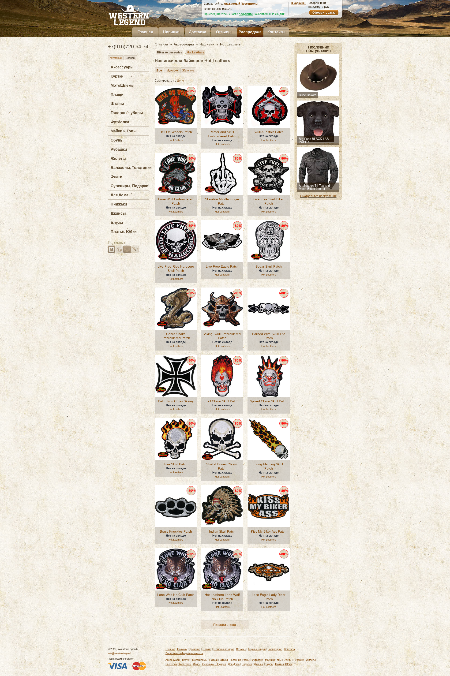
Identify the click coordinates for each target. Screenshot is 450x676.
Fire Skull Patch (176, 464)
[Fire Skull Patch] (176, 439)
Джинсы (118, 213)
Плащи (117, 95)
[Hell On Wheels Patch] (176, 107)
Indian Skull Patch (222, 531)
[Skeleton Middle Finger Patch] (222, 174)
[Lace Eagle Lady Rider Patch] (269, 569)
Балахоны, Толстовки (131, 168)
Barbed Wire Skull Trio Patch (268, 336)
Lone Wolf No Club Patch (176, 595)
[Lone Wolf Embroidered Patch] (176, 174)
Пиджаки (119, 204)
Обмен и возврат (224, 649)
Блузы (117, 222)
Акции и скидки (257, 649)
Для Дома (119, 195)
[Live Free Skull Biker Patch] (269, 174)
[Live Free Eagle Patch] (222, 241)
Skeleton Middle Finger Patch (222, 201)
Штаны (117, 104)
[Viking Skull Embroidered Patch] (222, 309)
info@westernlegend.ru (121, 653)
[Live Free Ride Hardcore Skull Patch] (176, 241)
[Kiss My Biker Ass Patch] (269, 506)
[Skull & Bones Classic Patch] (222, 439)
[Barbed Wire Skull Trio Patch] (269, 309)
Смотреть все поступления (318, 196)
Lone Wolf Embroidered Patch (175, 201)
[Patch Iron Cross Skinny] (176, 376)
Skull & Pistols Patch (269, 132)
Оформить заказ (323, 12)
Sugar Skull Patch (268, 266)
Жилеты (118, 159)
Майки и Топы (124, 131)
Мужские (172, 70)
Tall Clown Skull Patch (222, 401)
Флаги (116, 177)
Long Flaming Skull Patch (269, 466)
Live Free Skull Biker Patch (268, 201)
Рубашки (119, 149)
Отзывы (224, 32)
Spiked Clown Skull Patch (268, 401)
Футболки (120, 122)
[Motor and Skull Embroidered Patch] (222, 107)
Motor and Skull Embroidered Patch (222, 134)
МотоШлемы (123, 85)
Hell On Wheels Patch (176, 132)
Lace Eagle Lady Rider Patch (268, 597)
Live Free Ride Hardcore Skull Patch (176, 269)
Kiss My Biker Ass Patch (268, 531)
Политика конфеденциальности (184, 653)
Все (159, 70)
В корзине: (298, 3)
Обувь (117, 140)
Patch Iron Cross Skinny (176, 401)
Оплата (206, 649)
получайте (246, 14)
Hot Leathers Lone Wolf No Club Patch (222, 597)
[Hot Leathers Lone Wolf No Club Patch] (222, 569)
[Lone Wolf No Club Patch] (176, 569)
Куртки (117, 76)
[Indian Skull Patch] (222, 506)
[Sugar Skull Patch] (269, 241)
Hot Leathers (195, 52)
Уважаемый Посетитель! (241, 3)
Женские (188, 70)
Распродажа (250, 32)
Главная (145, 32)
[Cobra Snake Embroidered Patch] (176, 309)
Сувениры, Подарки (129, 186)
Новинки (171, 32)
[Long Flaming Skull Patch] (269, 439)
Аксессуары (122, 67)
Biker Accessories (169, 52)
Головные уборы (127, 113)
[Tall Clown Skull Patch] (222, 376)
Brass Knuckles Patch (176, 531)
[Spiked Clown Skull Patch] (269, 376)
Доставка (197, 32)
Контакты (276, 32)
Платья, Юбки (124, 232)
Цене (180, 80)
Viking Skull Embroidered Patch (222, 336)
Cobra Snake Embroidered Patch (175, 336)
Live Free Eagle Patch (222, 266)
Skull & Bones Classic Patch (222, 466)
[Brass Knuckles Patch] (176, 506)
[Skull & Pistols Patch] (269, 107)
